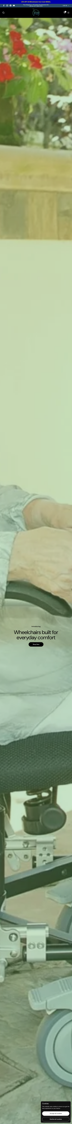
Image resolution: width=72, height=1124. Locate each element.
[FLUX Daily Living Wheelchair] (36, 12)
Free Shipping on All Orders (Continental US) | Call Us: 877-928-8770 (36, 5)
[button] (3, 12)
